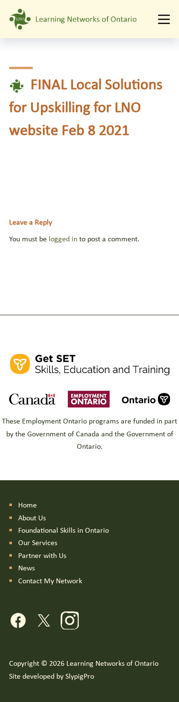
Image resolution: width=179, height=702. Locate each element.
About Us (32, 518)
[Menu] (164, 19)
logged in (63, 239)
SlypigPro (79, 677)
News (26, 568)
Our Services (37, 543)
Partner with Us (42, 556)
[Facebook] (18, 622)
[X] (44, 622)
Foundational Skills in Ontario (63, 531)
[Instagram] (70, 622)
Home (27, 505)
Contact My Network (50, 581)
